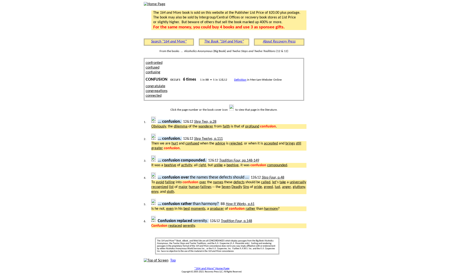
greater (157, 148)
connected (154, 96)
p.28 (205, 122)
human (194, 187)
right (202, 165)
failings (205, 187)
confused (152, 68)
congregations (156, 91)
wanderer (205, 126)
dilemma (181, 126)
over (202, 182)
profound (252, 126)
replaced (175, 226)
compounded (277, 165)
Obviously (158, 126)
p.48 (273, 177)
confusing (153, 72)
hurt (174, 143)
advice (220, 143)
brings (290, 143)
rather (250, 209)
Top (173, 260)
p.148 (236, 221)
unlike (218, 165)
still (298, 143)
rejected (235, 143)
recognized (159, 187)
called (265, 182)
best (186, 209)
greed (268, 187)
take (282, 182)
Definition (240, 79)
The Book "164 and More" (224, 42)
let (274, 182)
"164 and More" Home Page (211, 268)
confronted (154, 63)
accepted (271, 143)
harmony (271, 209)
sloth (170, 192)
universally (298, 182)
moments (198, 209)
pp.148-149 (239, 160)
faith (226, 126)
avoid (160, 182)
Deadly (236, 187)
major (183, 187)
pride (258, 187)
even (170, 209)
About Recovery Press (279, 42)
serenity (189, 226)
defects (238, 182)
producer (217, 209)
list (171, 187)
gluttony (299, 187)
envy (154, 192)
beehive (170, 165)
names (218, 182)
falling (170, 182)
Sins (246, 187)
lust (277, 187)
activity (186, 165)
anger (286, 187)
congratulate (155, 86)
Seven (226, 187)
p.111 (208, 139)
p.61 (240, 204)
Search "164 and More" (169, 42)
